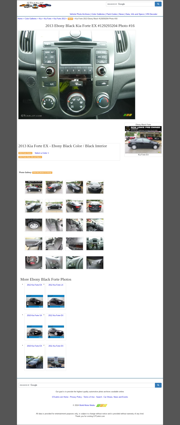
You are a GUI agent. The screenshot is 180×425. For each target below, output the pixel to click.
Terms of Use (89, 397)
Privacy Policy (76, 397)
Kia (40, 19)
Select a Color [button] (41, 153)
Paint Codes (111, 14)
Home (20, 19)
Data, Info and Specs (135, 14)
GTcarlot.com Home (60, 397)
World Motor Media (87, 405)
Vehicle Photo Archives (80, 14)
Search (99, 397)
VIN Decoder (151, 14)
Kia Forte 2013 (60, 19)
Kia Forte (47, 19)
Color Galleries (98, 14)
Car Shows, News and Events (116, 397)
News (121, 14)
